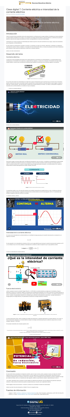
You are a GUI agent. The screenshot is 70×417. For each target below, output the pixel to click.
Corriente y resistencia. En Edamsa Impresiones (26, 393)
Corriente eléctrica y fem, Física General (25, 394)
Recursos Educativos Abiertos (41, 3)
